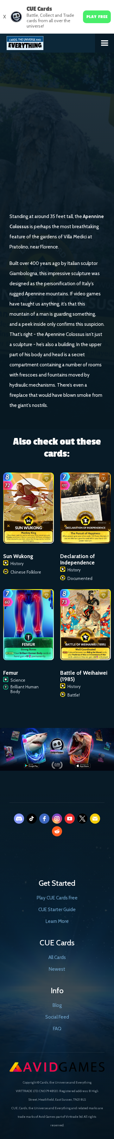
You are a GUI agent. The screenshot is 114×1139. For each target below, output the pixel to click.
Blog (57, 1005)
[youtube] (70, 819)
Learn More (57, 921)
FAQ (57, 1029)
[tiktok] (32, 819)
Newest (57, 969)
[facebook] (44, 819)
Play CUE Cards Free (57, 898)
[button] (104, 43)
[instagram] (57, 819)
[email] (95, 819)
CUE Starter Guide (57, 909)
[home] (48, 42)
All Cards (57, 957)
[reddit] (57, 831)
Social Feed (57, 1017)
